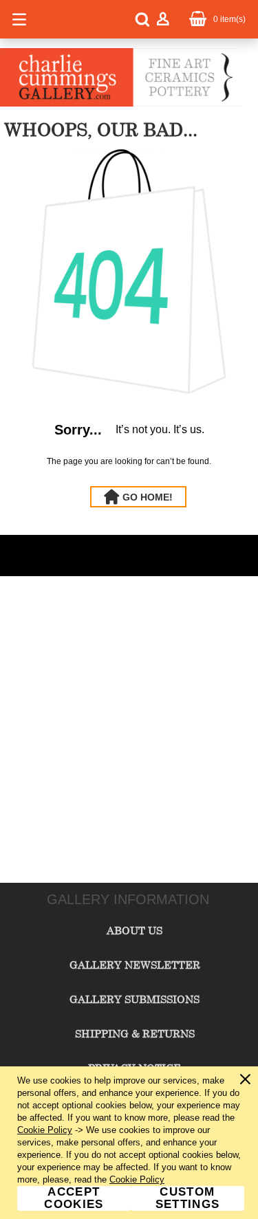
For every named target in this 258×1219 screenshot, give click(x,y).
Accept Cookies (73, 1198)
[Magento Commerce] (120, 104)
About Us (134, 930)
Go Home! (147, 497)
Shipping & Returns (135, 1033)
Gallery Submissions (134, 999)
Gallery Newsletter (134, 964)
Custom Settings (187, 1198)
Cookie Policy (44, 1130)
